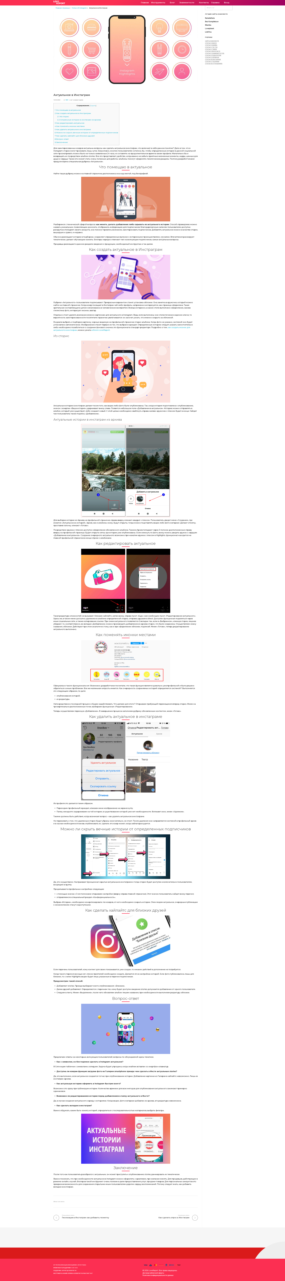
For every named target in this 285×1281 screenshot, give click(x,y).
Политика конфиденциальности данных (157, 1275)
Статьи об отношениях (213, 63)
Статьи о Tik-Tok (211, 47)
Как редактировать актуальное (69, 123)
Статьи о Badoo (211, 43)
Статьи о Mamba (211, 45)
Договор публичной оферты (153, 1273)
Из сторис (63, 116)
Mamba (208, 25)
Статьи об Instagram (79, 8)
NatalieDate (210, 18)
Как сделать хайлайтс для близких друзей (75, 136)
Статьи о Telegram (212, 61)
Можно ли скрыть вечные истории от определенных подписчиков (86, 133)
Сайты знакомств (212, 41)
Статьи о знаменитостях (214, 53)
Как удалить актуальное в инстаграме (73, 129)
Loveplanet (209, 28)
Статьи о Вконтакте (212, 51)
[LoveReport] (72, 2)
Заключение (61, 142)
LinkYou (208, 32)
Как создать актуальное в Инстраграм (73, 113)
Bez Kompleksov (212, 22)
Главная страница (62, 8)
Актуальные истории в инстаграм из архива (79, 120)
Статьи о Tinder (211, 49)
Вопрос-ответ (62, 139)
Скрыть (93, 105)
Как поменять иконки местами (70, 126)
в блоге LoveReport (101, 330)
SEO (67, 100)
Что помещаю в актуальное (68, 110)
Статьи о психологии (213, 55)
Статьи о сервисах (212, 57)
